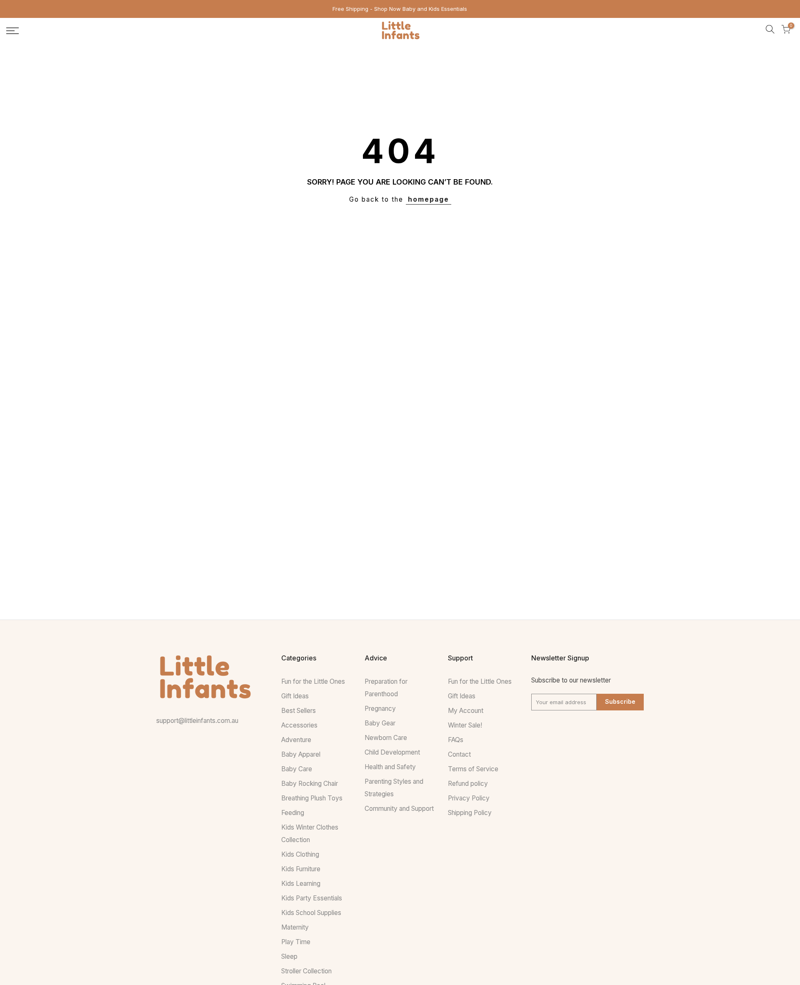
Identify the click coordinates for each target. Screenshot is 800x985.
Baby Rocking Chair (309, 784)
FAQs (455, 740)
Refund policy (468, 784)
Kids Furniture (300, 869)
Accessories (299, 725)
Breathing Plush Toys (311, 798)
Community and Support (399, 808)
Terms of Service (473, 769)
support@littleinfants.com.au (197, 721)
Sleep (289, 956)
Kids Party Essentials (311, 898)
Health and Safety (390, 767)
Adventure (296, 740)
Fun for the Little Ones (313, 681)
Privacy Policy (469, 798)
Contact (459, 754)
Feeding (292, 813)
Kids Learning (300, 884)
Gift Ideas (295, 696)
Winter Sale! (465, 725)
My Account (465, 711)
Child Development (392, 752)
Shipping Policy (470, 813)
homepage (428, 199)
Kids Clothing (300, 854)
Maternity (295, 927)
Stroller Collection (306, 971)
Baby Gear (380, 723)
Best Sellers (298, 711)
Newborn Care (386, 738)
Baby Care (296, 769)
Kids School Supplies (311, 913)
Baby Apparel (300, 754)
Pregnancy (380, 708)
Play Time (295, 942)
